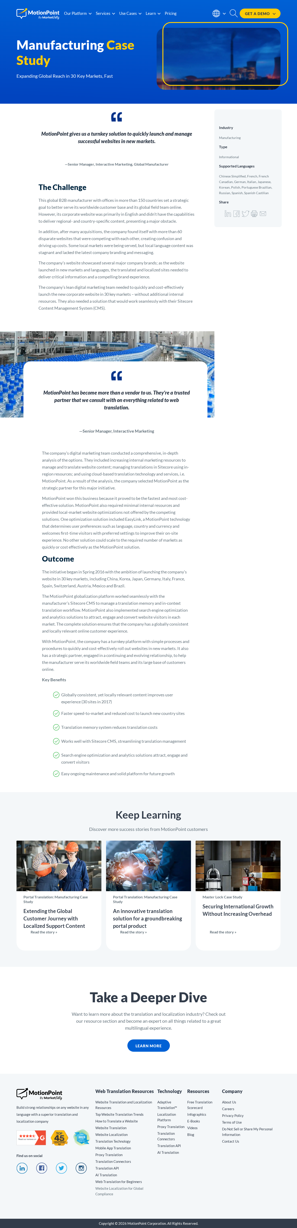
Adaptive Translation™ (167, 1105)
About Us (229, 1102)
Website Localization (111, 1134)
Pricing (171, 13)
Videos (192, 1128)
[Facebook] (41, 1172)
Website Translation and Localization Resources (123, 1105)
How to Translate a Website (116, 1121)
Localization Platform (166, 1117)
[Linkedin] (22, 1172)
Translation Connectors (113, 1161)
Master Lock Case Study (238, 896)
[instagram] (81, 1172)
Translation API (107, 1168)
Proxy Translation (109, 1155)
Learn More (144, 1046)
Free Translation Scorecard (199, 1105)
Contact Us (230, 1141)
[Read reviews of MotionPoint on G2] (31, 1144)
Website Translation (110, 1128)
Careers (228, 1109)
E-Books (193, 1121)
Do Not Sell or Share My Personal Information (247, 1132)
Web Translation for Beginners (118, 1182)
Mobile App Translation (113, 1148)
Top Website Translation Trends (119, 1114)
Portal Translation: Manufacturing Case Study (58, 896)
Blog (190, 1134)
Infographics (196, 1114)
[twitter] (61, 1172)
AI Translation (106, 1175)
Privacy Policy (233, 1115)
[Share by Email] (263, 216)
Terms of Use (232, 1122)
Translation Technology (113, 1141)
